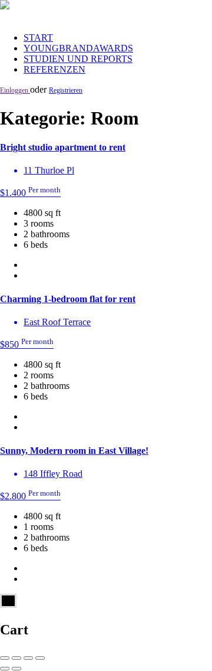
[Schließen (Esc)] (4, 658)
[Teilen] (16, 658)
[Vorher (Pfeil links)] (4, 668)
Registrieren (65, 90)
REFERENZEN (54, 69)
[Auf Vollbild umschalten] (28, 658)
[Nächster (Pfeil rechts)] (16, 668)
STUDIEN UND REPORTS (78, 59)
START (38, 37)
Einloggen (15, 90)
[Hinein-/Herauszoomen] (40, 658)
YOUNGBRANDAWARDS (78, 48)
